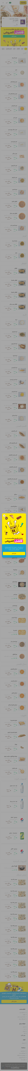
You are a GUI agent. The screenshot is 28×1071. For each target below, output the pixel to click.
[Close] (4, 515)
